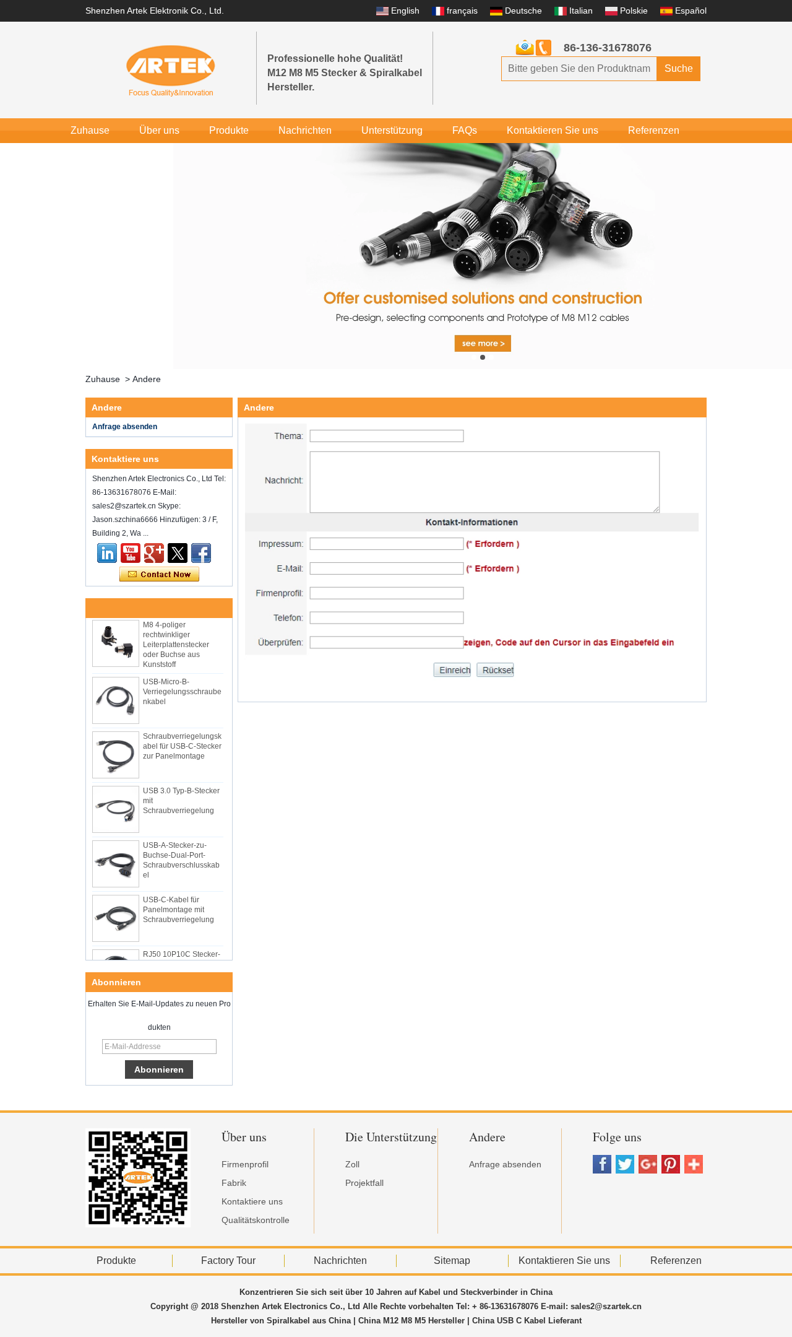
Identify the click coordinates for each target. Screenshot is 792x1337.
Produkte (229, 130)
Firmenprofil (245, 1164)
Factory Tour (228, 1260)
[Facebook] (201, 553)
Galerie (142, 155)
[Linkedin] (107, 553)
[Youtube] (130, 553)
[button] (473, 357)
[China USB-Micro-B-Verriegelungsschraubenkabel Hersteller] (115, 694)
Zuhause (90, 130)
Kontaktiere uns (252, 1201)
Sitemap (452, 1260)
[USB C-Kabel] (482, 256)
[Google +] (154, 553)
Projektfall (364, 1183)
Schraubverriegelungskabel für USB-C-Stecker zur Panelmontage (182, 740)
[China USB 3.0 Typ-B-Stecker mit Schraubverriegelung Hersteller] (115, 803)
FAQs (464, 130)
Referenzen (653, 130)
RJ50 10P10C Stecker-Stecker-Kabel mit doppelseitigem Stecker (182, 958)
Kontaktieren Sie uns (552, 130)
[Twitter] (177, 553)
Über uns (159, 130)
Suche (679, 68)
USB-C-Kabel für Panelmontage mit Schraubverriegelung (178, 903)
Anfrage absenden (124, 426)
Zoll (352, 1164)
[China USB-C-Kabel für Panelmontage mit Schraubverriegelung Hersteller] (115, 912)
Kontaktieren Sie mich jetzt (159, 575)
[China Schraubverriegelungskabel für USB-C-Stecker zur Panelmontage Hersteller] (115, 748)
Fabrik (234, 1183)
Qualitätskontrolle (256, 1220)
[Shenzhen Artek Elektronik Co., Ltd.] (170, 70)
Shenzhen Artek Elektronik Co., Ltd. (154, 10)
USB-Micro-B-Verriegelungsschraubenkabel (182, 685)
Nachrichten (305, 130)
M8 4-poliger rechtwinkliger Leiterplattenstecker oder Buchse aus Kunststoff (176, 638)
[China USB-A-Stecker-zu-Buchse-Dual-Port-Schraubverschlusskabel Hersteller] (115, 857)
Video (84, 155)
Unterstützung (392, 130)
